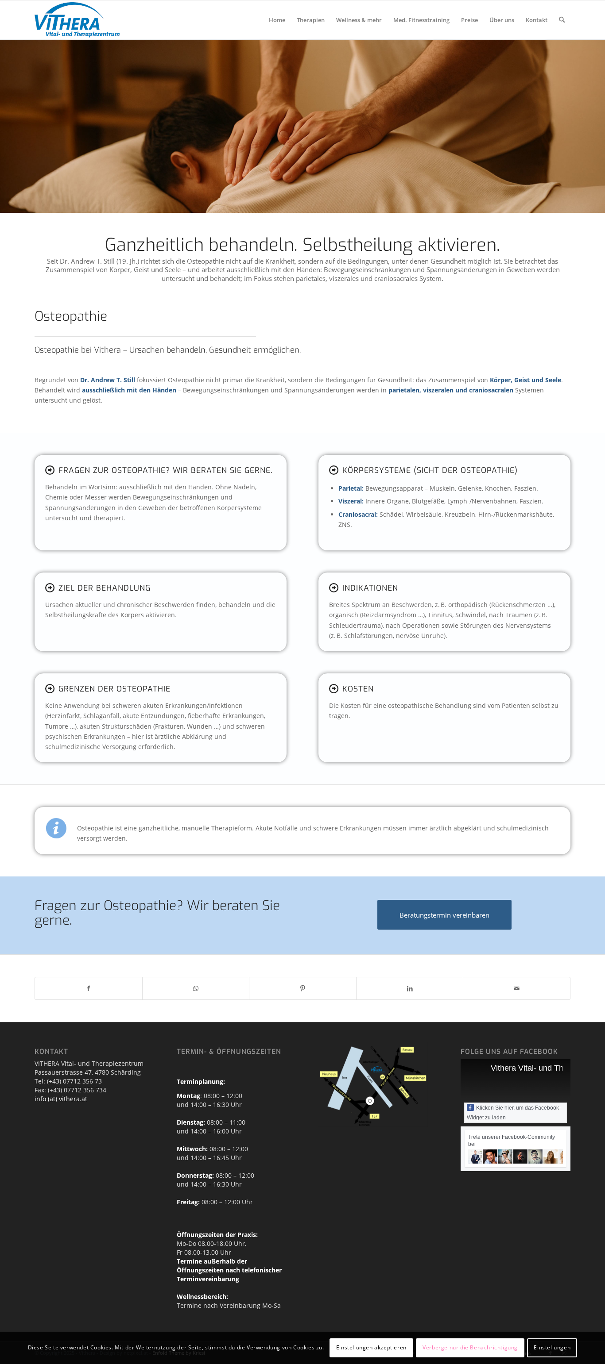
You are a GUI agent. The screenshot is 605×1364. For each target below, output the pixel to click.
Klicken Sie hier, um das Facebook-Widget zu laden (514, 1113)
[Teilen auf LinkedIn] (410, 988)
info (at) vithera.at (61, 1099)
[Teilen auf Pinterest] (302, 988)
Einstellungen (552, 1347)
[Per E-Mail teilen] (516, 988)
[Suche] (561, 19)
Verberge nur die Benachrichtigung (470, 1347)
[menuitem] (277, 19)
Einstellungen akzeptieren (371, 1347)
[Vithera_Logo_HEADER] (77, 19)
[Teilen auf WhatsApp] (196, 988)
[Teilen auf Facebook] (88, 988)
